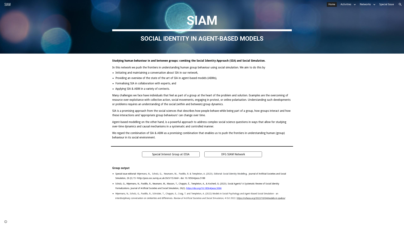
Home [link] (331, 4)
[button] (400, 4)
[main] (202, 27)
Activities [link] (346, 4)
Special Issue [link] (386, 4)
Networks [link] (365, 4)
